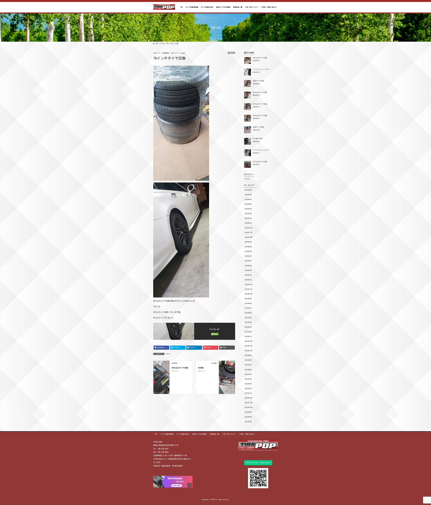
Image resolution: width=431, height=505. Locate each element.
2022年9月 (248, 412)
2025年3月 (248, 270)
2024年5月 (248, 317)
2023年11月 (249, 346)
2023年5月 (248, 374)
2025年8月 (248, 247)
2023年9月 (248, 355)
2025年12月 (249, 228)
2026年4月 (248, 209)
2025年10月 (249, 237)
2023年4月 (248, 379)
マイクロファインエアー (261, 69)
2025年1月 (248, 280)
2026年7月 (248, 195)
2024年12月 (249, 284)
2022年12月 (249, 398)
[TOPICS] (161, 377)
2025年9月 (248, 242)
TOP (156, 434)
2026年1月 (248, 223)
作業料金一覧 (214, 434)
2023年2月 (248, 388)
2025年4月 (248, 265)
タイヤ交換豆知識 (167, 434)
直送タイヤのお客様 (199, 434)
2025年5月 (248, 261)
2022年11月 (249, 402)
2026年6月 (248, 199)
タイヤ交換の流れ (183, 434)
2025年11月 (249, 232)
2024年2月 (248, 332)
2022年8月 (248, 417)
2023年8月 (248, 360)
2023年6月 (248, 369)
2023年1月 (248, 393)
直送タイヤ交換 (258, 81)
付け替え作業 (257, 138)
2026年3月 (248, 213)
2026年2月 (248, 218)
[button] (258, 462)
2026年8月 (248, 190)
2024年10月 (249, 294)
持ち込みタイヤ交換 (180, 368)
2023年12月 (249, 341)
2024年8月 (248, 303)
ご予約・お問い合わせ (246, 434)
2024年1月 (248, 336)
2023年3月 (248, 384)
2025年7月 (248, 251)
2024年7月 (248, 308)
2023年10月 (249, 350)
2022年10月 (249, 407)
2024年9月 (248, 298)
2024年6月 (248, 313)
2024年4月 (248, 322)
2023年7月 (248, 365)
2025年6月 (248, 256)
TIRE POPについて (228, 434)
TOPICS (231, 53)
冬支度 (200, 368)
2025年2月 (248, 275)
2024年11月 (249, 289)
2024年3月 (248, 327)
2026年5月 (248, 204)
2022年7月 (248, 421)
